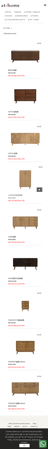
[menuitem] (19, 423)
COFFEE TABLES (32, 12)
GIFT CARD (33, 20)
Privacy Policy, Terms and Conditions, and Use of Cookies (25, 440)
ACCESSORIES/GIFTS (15, 20)
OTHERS (35, 16)
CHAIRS (8, 16)
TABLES (18, 12)
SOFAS (8, 12)
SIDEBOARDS (21, 16)
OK (24, 445)
